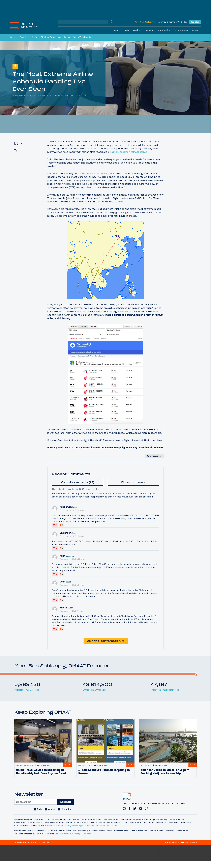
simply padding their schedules (129, 151)
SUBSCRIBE (65, 802)
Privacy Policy (34, 842)
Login (184, 22)
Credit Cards (181, 30)
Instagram (124, 807)
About (195, 30)
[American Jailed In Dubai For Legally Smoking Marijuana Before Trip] (168, 741)
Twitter (134, 807)
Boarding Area (146, 807)
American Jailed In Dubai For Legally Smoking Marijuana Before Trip (165, 771)
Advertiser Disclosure (144, 22)
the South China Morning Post (99, 173)
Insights (23, 37)
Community (164, 30)
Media (34, 37)
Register (194, 22)
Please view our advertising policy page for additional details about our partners (82, 825)
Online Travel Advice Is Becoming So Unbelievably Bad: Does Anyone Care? (41, 771)
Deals (126, 30)
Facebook (129, 807)
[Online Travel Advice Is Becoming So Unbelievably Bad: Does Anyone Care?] (43, 741)
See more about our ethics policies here (73, 834)
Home (12, 37)
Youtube (140, 807)
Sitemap (45, 842)
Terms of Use (20, 842)
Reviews (149, 30)
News (115, 30)
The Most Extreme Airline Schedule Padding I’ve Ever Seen (67, 37)
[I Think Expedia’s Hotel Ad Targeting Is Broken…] (105, 741)
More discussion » (154, 456)
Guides (136, 30)
